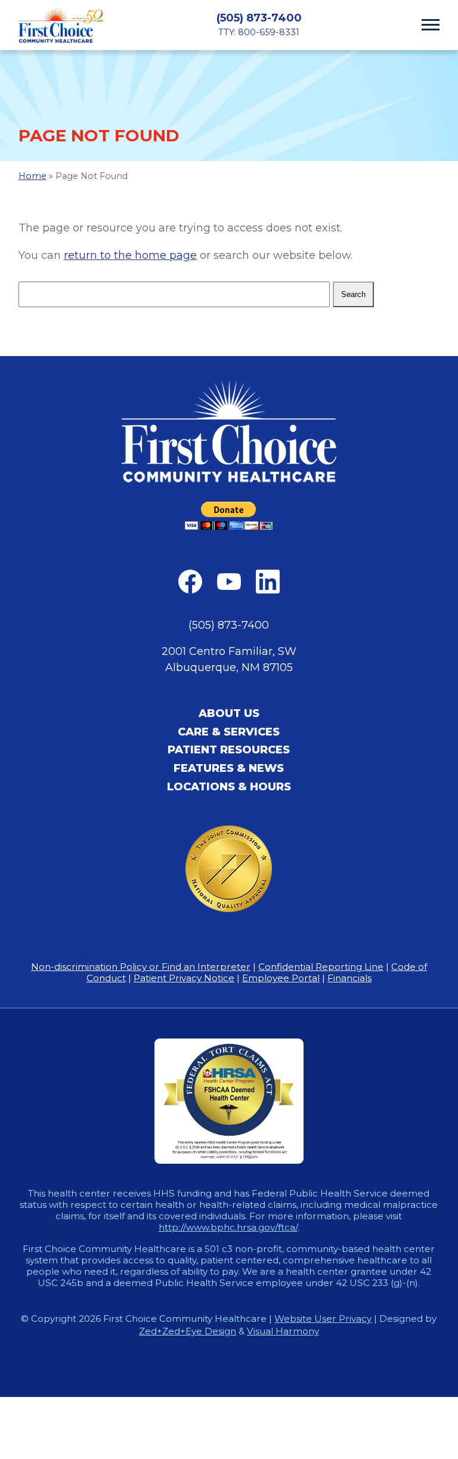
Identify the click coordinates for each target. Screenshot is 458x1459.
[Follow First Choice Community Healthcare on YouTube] (229, 582)
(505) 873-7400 (259, 17)
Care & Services (229, 731)
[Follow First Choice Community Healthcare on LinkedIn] (268, 582)
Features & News (229, 768)
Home (32, 176)
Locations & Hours (229, 786)
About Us (229, 713)
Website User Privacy (323, 1318)
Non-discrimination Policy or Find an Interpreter (140, 966)
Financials (349, 978)
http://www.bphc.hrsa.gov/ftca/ (228, 1227)
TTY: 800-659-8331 (258, 32)
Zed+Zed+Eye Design (187, 1331)
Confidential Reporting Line (320, 966)
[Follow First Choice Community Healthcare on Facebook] (190, 582)
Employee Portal (281, 978)
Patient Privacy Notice (184, 978)
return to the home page (130, 255)
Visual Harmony (283, 1331)
